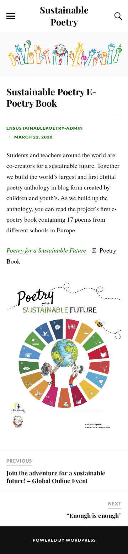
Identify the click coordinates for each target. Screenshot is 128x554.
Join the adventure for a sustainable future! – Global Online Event (55, 477)
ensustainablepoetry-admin (44, 128)
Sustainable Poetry (64, 16)
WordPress (81, 540)
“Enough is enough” (94, 515)
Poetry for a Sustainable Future (46, 250)
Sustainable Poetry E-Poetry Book (51, 97)
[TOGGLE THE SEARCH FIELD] (117, 16)
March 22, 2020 (33, 137)
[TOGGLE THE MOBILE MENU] (10, 16)
